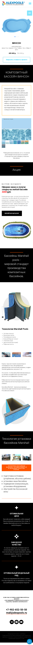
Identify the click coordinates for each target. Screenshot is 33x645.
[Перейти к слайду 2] (16, 36)
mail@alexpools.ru (16, 612)
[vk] (12, 622)
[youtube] (21, 622)
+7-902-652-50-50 (16, 609)
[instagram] (16, 622)
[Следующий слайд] (30, 26)
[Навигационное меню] (30, 3)
